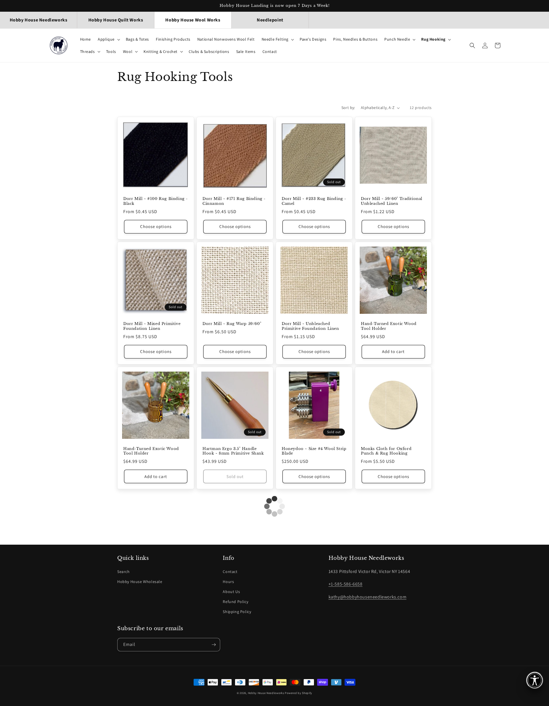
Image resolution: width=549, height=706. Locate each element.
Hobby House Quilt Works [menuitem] (115, 20)
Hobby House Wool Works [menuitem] (192, 20)
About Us (231, 591)
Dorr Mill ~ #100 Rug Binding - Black (155, 201)
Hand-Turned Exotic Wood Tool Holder (389, 326)
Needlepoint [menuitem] (270, 20)
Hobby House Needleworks (266, 693)
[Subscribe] (213, 644)
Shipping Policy (237, 611)
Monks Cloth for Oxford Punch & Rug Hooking (386, 451)
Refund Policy (235, 601)
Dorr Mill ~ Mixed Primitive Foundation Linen (151, 326)
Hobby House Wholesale (139, 581)
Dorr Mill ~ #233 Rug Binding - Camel (314, 201)
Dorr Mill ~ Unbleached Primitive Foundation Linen (310, 326)
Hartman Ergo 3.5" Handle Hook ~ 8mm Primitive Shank (233, 451)
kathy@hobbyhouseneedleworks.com (368, 597)
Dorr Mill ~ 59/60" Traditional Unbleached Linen (391, 201)
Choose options (156, 226)
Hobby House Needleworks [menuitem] (38, 20)
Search (123, 571)
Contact (230, 571)
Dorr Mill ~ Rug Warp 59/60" (231, 324)
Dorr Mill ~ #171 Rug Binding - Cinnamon (234, 201)
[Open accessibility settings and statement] (534, 680)
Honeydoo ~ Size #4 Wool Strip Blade (314, 451)
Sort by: (348, 107)
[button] (108, 39)
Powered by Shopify (298, 693)
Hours (228, 581)
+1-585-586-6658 (346, 584)
